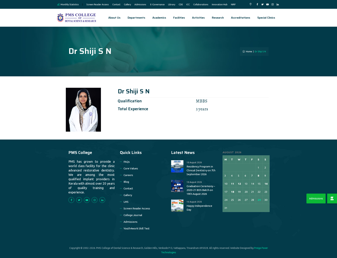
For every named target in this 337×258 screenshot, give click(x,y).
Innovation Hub (219, 4)
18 (232, 191)
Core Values (131, 168)
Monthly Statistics (70, 4)
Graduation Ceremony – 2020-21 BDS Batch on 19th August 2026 (201, 190)
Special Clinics (266, 17)
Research (218, 17)
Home (248, 51)
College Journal (133, 215)
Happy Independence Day (199, 207)
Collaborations (200, 4)
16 (266, 183)
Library (171, 4)
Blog (126, 181)
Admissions (140, 4)
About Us (114, 17)
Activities (198, 17)
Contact (116, 4)
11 (232, 183)
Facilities (179, 17)
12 (239, 183)
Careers (128, 175)
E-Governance (157, 4)
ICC (188, 4)
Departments (136, 17)
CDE (181, 4)
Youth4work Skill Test (137, 228)
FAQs (127, 161)
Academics (159, 17)
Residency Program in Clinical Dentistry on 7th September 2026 (201, 170)
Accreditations (240, 17)
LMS (126, 201)
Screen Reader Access (97, 4)
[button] (332, 198)
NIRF (233, 4)
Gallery (127, 4)
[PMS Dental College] (76, 18)
